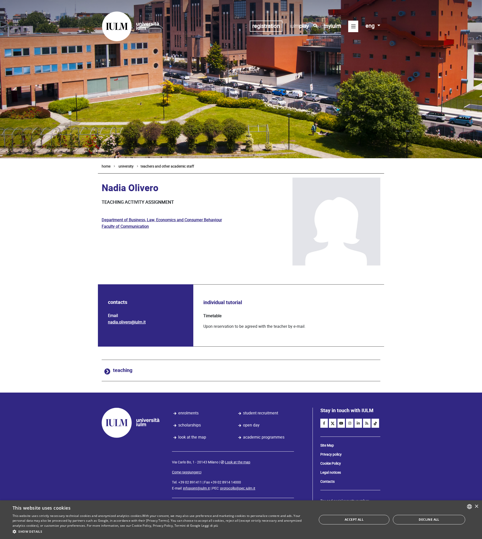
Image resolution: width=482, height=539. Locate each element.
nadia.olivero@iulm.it (127, 322)
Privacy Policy (163, 525)
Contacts (327, 481)
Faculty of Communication (125, 226)
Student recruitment (260, 413)
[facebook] (324, 423)
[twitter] (332, 423)
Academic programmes (263, 437)
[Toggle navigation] (353, 26)
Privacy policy (331, 454)
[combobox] (469, 506)
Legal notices (330, 472)
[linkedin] (358, 423)
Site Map (327, 445)
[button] (160, 531)
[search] (315, 26)
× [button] (476, 506)
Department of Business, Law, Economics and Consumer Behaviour (162, 220)
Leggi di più (209, 525)
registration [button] (266, 26)
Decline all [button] (429, 519)
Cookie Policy (330, 463)
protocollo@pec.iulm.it (237, 488)
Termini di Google (187, 525)
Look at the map (192, 437)
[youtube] (341, 423)
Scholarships (189, 425)
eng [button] (371, 26)
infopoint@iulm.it (196, 488)
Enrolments (188, 413)
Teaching (122, 370)
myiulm (332, 26)
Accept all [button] (354, 519)
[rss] (367, 423)
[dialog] (241, 519)
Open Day (251, 425)
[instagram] (349, 423)
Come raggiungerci (186, 472)
